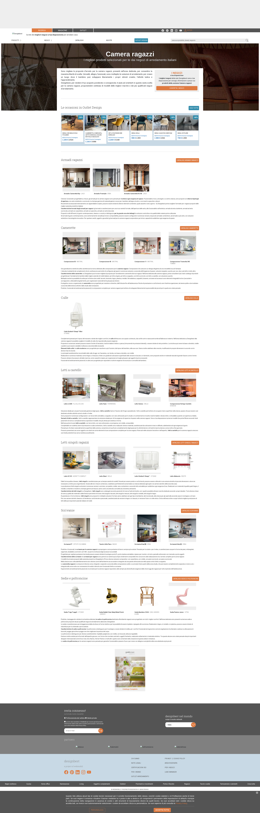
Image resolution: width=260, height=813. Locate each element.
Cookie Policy (179, 759)
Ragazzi (187, 784)
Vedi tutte (194, 108)
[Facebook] (164, 30)
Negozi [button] (47, 40)
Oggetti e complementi (102, 784)
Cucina (28, 784)
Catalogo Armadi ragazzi (187, 160)
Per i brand (136, 772)
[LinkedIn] (173, 30)
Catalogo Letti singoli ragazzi (185, 443)
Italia (169, 725)
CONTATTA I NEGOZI (177, 88)
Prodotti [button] (15, 40)
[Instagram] (177, 30)
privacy (168, 759)
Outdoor (123, 784)
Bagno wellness (10, 784)
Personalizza (97, 810)
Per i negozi (170, 767)
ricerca (42, 30)
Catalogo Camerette (189, 228)
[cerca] (247, 40)
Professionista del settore (75, 718)
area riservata (171, 763)
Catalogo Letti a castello (187, 370)
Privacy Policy (181, 803)
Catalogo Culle (191, 298)
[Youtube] (181, 30)
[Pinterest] (168, 30)
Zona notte (251, 784)
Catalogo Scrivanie (190, 511)
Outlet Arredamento (140, 776)
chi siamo (135, 759)
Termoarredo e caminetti (228, 784)
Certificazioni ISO (138, 767)
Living (81, 784)
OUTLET (83, 30)
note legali (136, 763)
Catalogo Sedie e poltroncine (185, 579)
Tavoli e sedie (205, 784)
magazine (62, 30)
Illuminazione (64, 784)
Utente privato (92, 718)
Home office (45, 784)
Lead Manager (171, 772)
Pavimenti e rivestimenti (144, 784)
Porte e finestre (168, 784)
